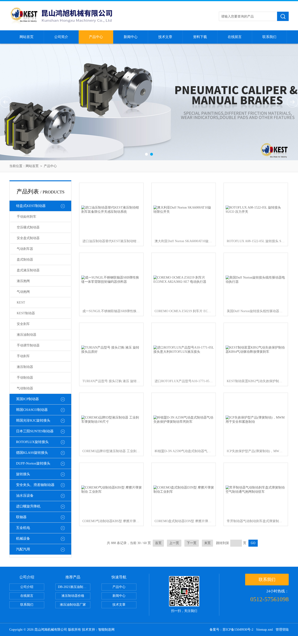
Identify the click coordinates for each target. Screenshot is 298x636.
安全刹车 (23, 324)
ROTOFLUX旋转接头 (32, 442)
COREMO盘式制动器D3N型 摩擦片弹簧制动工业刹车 (184, 521)
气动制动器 (25, 388)
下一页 (191, 543)
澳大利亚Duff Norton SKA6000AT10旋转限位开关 (184, 241)
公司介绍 (26, 587)
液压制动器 (25, 367)
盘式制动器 (25, 259)
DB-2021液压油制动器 (74, 587)
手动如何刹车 (26, 216)
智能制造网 (106, 629)
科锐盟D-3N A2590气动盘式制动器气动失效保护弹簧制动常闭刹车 (184, 451)
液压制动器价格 (72, 596)
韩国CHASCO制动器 (32, 410)
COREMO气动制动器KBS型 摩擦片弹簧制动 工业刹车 (111, 521)
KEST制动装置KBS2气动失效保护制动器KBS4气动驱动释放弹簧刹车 (256, 381)
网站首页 (27, 37)
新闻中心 (131, 37)
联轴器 (21, 517)
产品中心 (96, 37)
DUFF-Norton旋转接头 (33, 463)
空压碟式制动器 (28, 227)
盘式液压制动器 (28, 270)
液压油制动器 (26, 334)
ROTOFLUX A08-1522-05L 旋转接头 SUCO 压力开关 (256, 241)
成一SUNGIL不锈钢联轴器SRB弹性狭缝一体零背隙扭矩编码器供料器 (111, 311)
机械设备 (23, 538)
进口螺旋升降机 (28, 506)
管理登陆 (282, 629)
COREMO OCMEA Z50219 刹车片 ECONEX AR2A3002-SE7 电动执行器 (184, 311)
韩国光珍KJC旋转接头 (33, 420)
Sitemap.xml (264, 629)
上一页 (174, 543)
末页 (207, 543)
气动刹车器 (25, 249)
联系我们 (269, 37)
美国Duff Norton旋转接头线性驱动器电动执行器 (256, 311)
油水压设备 (25, 495)
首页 (158, 543)
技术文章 (165, 37)
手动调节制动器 (28, 345)
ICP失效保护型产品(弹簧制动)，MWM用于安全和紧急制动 (256, 451)
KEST (21, 302)
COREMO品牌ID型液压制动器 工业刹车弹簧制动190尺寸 (111, 451)
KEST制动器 (26, 313)
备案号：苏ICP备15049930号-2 (231, 629)
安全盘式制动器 (28, 238)
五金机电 (23, 528)
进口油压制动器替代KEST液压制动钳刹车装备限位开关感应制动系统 (111, 241)
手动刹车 (23, 356)
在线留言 (235, 37)
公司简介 (61, 37)
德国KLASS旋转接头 (32, 452)
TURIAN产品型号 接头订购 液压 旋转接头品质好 (111, 381)
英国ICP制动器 (27, 399)
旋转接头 (23, 474)
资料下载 (200, 37)
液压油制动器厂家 (73, 604)
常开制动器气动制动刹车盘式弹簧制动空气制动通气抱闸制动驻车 (256, 521)
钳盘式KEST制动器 (31, 206)
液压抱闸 (23, 281)
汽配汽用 (23, 549)
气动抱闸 (23, 292)
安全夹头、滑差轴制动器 (35, 485)
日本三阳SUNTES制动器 (35, 431)
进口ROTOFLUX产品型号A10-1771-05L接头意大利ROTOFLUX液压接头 (184, 381)
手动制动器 (25, 377)
